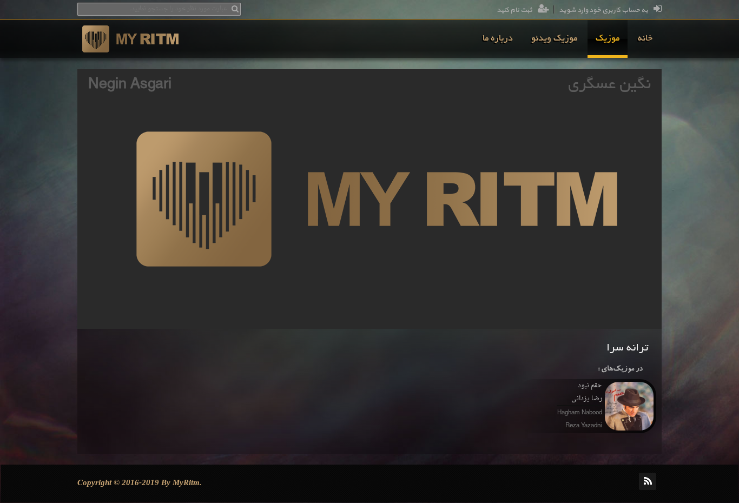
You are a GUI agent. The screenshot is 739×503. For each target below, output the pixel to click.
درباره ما (498, 39)
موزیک (607, 39)
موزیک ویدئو (554, 39)
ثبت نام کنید (514, 10)
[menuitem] (645, 39)
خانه (645, 39)
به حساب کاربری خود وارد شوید (603, 10)
